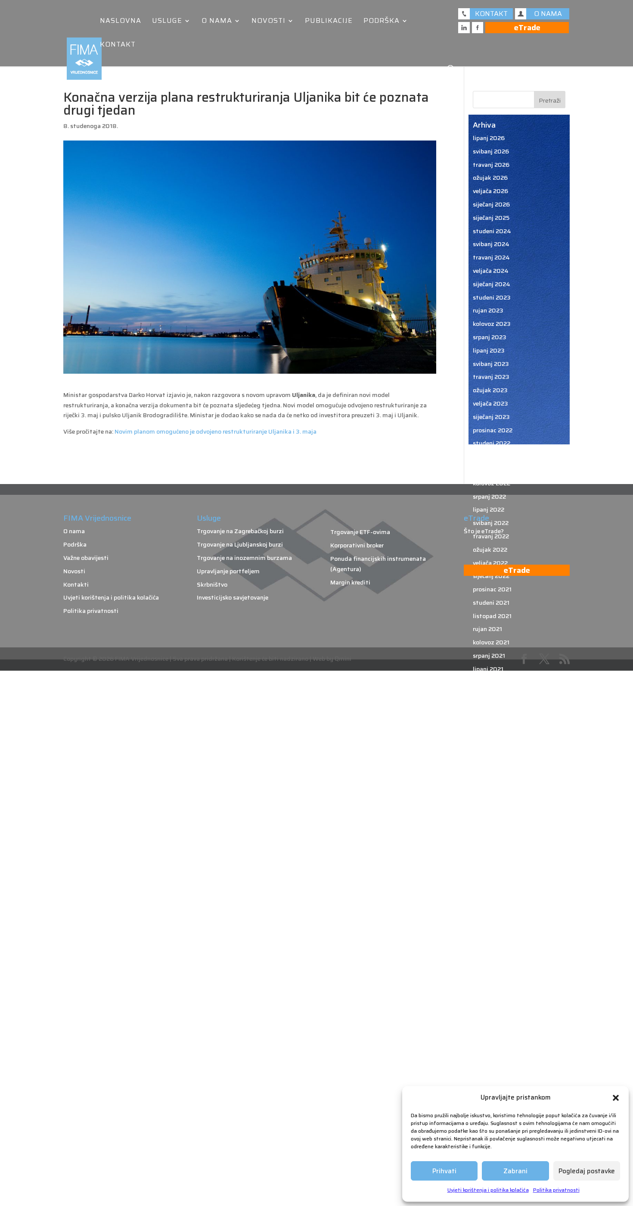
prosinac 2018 (492, 1067)
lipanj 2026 (489, 138)
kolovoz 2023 (492, 323)
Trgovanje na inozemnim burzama (244, 557)
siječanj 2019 (491, 1054)
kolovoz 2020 (492, 801)
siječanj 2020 (491, 894)
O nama (217, 22)
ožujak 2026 (490, 177)
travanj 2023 (491, 376)
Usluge (167, 22)
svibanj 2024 (491, 244)
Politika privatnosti (556, 1190)
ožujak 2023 (490, 390)
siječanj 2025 (491, 217)
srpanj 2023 (489, 337)
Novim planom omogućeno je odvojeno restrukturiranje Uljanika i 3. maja (215, 431)
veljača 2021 (490, 722)
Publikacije (329, 22)
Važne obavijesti (86, 557)
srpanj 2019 (489, 974)
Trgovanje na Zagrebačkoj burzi (240, 531)
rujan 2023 (488, 310)
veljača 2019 (490, 1040)
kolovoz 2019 (491, 960)
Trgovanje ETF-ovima (360, 532)
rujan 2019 (488, 948)
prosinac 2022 (492, 430)
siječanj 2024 (491, 284)
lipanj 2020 (489, 828)
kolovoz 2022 (491, 483)
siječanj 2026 (491, 204)
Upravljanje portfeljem (228, 571)
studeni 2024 (492, 231)
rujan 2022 (488, 470)
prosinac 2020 (493, 748)
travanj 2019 (491, 1014)
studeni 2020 (492, 761)
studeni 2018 (491, 1080)
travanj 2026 (491, 164)
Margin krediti (350, 582)
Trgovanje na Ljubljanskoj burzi (240, 544)
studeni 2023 (492, 297)
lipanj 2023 (489, 350)
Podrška (381, 22)
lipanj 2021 (488, 669)
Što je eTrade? (484, 531)
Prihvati (444, 1171)
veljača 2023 (490, 403)
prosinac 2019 (492, 907)
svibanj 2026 (491, 151)
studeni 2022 (491, 443)
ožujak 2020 (490, 868)
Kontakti (76, 584)
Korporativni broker (357, 545)
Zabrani (515, 1171)
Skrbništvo (212, 584)
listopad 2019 (492, 934)
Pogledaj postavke (587, 1171)
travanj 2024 (491, 257)
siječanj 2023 (491, 417)
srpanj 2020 (490, 815)
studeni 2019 (491, 921)
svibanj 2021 (490, 682)
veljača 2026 (490, 191)
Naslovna (120, 22)
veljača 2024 (491, 270)
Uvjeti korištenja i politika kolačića (488, 1190)
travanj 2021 (490, 695)
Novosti (268, 22)
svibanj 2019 (491, 1001)
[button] (615, 1098)
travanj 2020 (491, 854)
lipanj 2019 (488, 987)
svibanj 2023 (491, 364)
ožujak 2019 (490, 1027)
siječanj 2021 (491, 735)
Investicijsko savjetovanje (232, 597)
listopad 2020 (493, 775)
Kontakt (118, 45)
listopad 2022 (492, 456)
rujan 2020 (488, 788)
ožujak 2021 (489, 708)
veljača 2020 (491, 881)
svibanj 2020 (491, 841)
